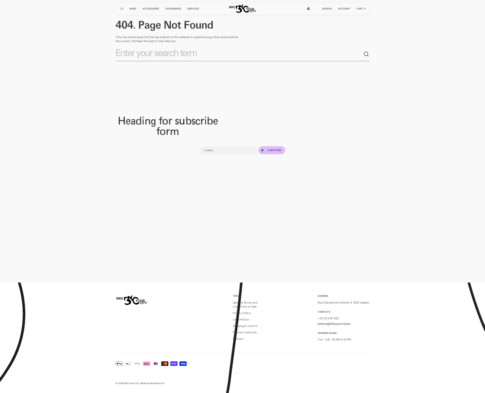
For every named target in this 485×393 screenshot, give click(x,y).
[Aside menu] (122, 8)
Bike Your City (131, 383)
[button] (327, 8)
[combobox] (239, 54)
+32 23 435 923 (328, 318)
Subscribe (274, 150)
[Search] (366, 54)
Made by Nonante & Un (152, 383)
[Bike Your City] (242, 8)
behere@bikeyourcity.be (334, 324)
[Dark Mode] (308, 8)
